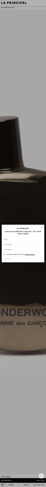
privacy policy (30, 254)
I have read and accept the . (20, 254)
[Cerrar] (42, 227)
